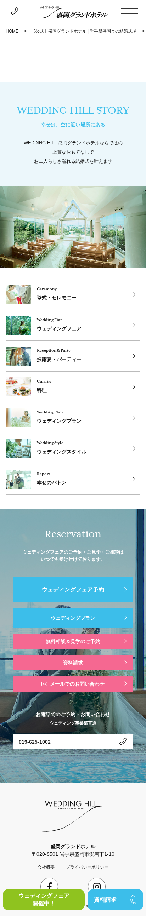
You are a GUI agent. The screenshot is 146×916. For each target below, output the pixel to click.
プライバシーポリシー (87, 867)
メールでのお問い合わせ (77, 684)
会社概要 (46, 867)
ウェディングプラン (73, 618)
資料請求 (105, 900)
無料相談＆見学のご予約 (73, 641)
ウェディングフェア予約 (73, 589)
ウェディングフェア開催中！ (43, 899)
